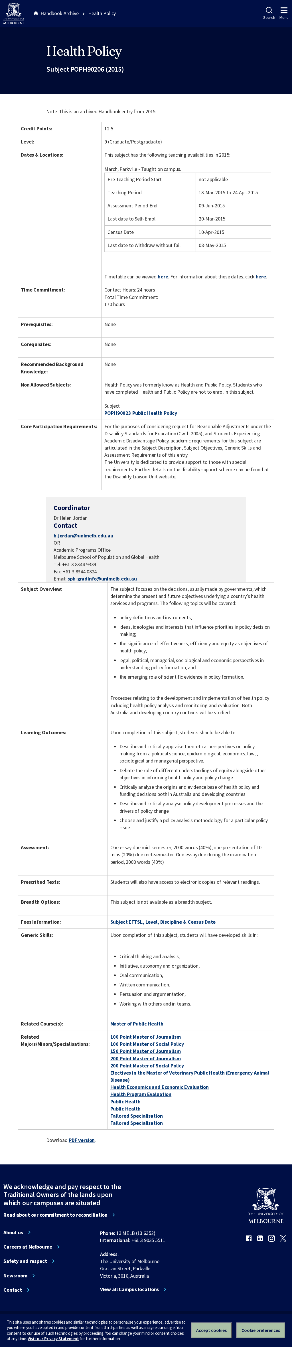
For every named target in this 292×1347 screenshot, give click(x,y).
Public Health (125, 1101)
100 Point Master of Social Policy (147, 1044)
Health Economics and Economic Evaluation (159, 1087)
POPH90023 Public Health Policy (140, 413)
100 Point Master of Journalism (145, 1036)
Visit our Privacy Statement (53, 1338)
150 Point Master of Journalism (145, 1051)
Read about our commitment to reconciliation (55, 1215)
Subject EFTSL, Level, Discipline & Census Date (163, 922)
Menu (284, 17)
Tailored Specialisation (136, 1116)
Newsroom (15, 1276)
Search (269, 17)
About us (13, 1232)
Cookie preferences (261, 1330)
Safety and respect (25, 1261)
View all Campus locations (129, 1289)
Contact (12, 1290)
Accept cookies (211, 1330)
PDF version (82, 1140)
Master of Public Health (136, 1023)
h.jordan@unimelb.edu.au (83, 535)
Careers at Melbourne (27, 1247)
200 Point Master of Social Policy (147, 1065)
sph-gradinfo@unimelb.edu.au (102, 578)
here (163, 276)
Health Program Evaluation (141, 1094)
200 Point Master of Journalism (145, 1058)
